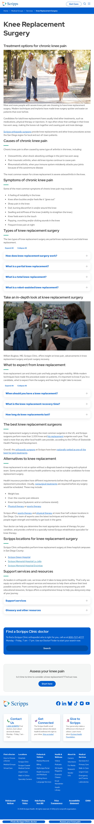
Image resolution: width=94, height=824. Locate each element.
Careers (71, 758)
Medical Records (43, 761)
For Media (71, 765)
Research (71, 769)
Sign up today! (48, 734)
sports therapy (34, 506)
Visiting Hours (42, 778)
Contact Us (16, 721)
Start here (47, 683)
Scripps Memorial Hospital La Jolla (24, 561)
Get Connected (45, 721)
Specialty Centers (25, 779)
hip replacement (55, 436)
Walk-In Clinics (23, 775)
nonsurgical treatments (46, 483)
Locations (22, 754)
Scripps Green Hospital (19, 557)
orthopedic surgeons (25, 449)
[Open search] (84, 3)
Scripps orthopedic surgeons (17, 131)
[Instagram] (82, 703)
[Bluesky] (70, 703)
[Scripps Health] (10, 4)
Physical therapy (16, 506)
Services (29, 11)
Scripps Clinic (23, 762)
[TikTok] (76, 703)
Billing (39, 764)
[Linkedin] (64, 703)
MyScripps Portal (43, 768)
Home (6, 11)
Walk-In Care (84, 768)
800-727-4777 (76, 637)
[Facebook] (58, 703)
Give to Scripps (75, 721)
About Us (71, 754)
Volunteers (72, 762)
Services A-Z (83, 761)
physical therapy (44, 513)
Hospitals (21, 758)
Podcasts (58, 764)
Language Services (44, 782)
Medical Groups (17, 11)
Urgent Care (23, 772)
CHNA (88, 800)
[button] (23, 821)
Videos (57, 761)
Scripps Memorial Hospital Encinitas (25, 565)
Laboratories (83, 782)
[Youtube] (88, 703)
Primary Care (84, 764)
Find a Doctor (9, 754)
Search (47, 648)
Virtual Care (8, 768)
